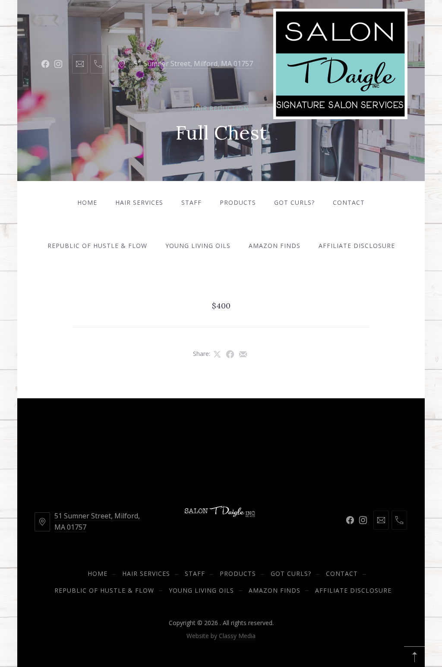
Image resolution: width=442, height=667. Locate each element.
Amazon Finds (274, 245)
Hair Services (139, 202)
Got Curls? (294, 202)
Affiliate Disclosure (357, 245)
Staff (191, 202)
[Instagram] (58, 63)
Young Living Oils (197, 245)
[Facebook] (45, 63)
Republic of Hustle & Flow (97, 245)
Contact (349, 202)
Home (87, 202)
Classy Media (237, 636)
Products (238, 202)
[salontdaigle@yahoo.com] (80, 63)
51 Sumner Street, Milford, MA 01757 (193, 63)
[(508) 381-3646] (98, 63)
